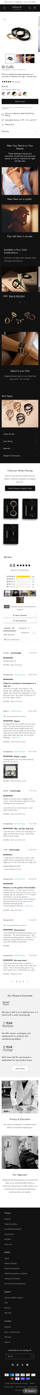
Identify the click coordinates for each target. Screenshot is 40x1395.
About (6, 1258)
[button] (4, 7)
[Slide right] (37, 59)
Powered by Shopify (21, 1383)
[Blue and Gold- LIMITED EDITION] (25, 94)
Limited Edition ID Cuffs (11, 866)
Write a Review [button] (21, 615)
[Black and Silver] (9, 94)
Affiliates (7, 1337)
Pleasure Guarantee (11, 1268)
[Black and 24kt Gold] (14, 94)
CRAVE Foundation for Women (15, 1274)
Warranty (7, 1313)
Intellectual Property (12, 1279)
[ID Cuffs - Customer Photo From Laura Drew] (16, 593)
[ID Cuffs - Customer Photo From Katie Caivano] (20, 600)
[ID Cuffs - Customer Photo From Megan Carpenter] (24, 593)
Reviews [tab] (7, 628)
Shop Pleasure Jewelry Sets (20, 488)
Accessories (9, 1234)
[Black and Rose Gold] (4, 94)
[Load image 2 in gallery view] (19, 58)
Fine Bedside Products (13, 1229)
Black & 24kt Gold (17, 296)
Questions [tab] (23, 628)
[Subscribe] (31, 1356)
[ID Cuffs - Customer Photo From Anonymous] (8, 593)
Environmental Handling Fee (15, 1284)
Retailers (7, 1327)
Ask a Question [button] (21, 621)
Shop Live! (8, 1244)
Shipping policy (33, 1387)
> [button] (27, 981)
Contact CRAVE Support (13, 1298)
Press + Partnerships (12, 1332)
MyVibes (7, 1239)
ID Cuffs (6, 665)
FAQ (6, 1303)
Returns (7, 1308)
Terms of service (20, 1387)
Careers (7, 1342)
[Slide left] (2, 59)
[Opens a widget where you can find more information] (30, 1391)
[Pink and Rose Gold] (20, 94)
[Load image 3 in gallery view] (30, 58)
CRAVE (13, 1383)
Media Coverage (10, 1263)
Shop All (7, 1219)
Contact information (21, 1390)
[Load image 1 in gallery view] (9, 58)
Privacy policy (8, 1387)
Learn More (20, 1069)
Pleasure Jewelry (10, 1224)
